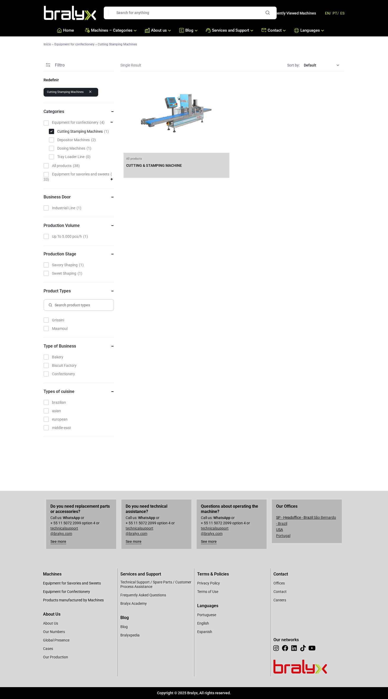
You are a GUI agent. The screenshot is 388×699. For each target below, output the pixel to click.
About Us (50, 623)
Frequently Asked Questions (143, 595)
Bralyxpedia (130, 635)
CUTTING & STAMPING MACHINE (154, 165)
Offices (279, 583)
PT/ (336, 13)
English (203, 623)
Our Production (55, 657)
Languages (309, 30)
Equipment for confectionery (74, 44)
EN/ (328, 13)
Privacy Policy (208, 583)
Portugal (283, 536)
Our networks (286, 639)
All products (134, 158)
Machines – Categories (112, 30)
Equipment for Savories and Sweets (72, 583)
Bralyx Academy (133, 603)
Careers (279, 600)
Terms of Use (207, 591)
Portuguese (206, 615)
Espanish (204, 632)
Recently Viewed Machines (293, 13)
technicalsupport (64, 528)
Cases (48, 648)
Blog (189, 30)
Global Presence (56, 640)
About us (159, 30)
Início (47, 44)
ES (342, 13)
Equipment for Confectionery (66, 591)
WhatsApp (71, 518)
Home (68, 30)
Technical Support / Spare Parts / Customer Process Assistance (155, 584)
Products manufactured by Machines (73, 600)
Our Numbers (54, 632)
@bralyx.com (61, 533)
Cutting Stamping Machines (65, 92)
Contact (275, 30)
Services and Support (230, 30)
